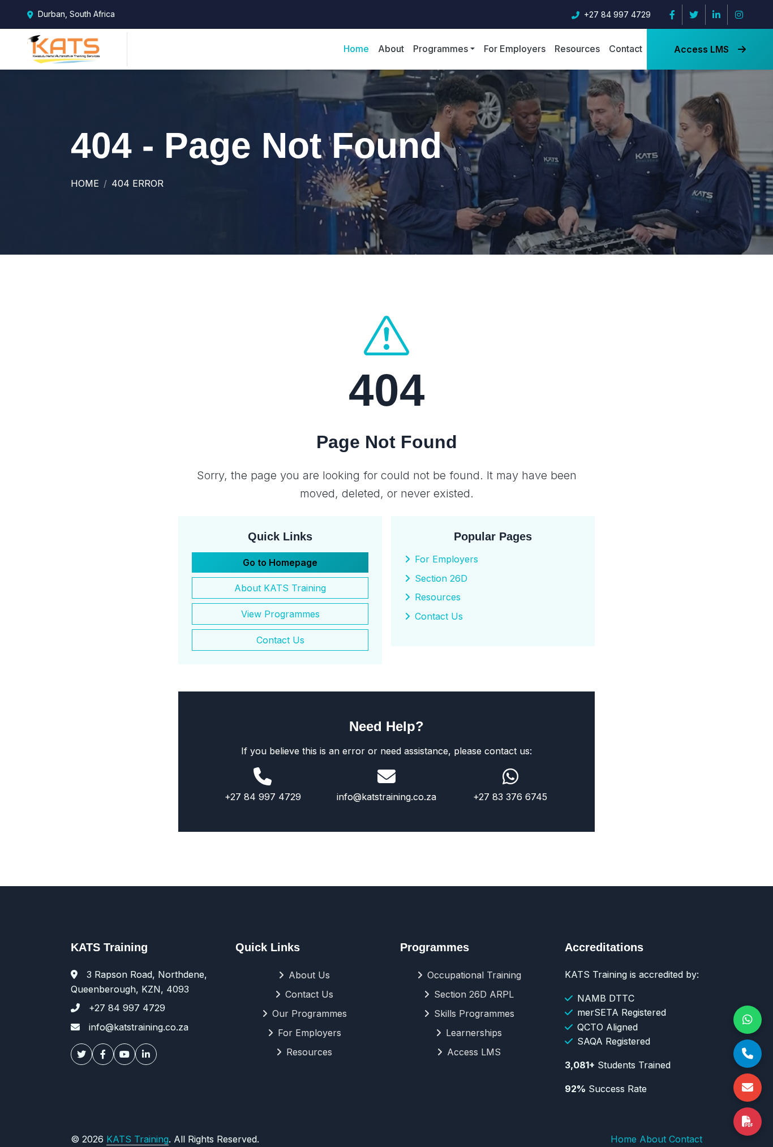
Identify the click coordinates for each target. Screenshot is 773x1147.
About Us (309, 975)
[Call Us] (747, 1053)
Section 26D (441, 578)
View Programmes (280, 614)
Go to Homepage (280, 562)
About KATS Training (280, 588)
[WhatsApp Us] (747, 1020)
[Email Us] (747, 1087)
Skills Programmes (474, 1013)
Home (356, 48)
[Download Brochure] (747, 1121)
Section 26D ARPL (474, 994)
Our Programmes (309, 1013)
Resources (577, 48)
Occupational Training (474, 975)
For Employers (515, 48)
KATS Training (137, 1139)
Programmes (440, 48)
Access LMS (701, 49)
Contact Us (280, 640)
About (391, 48)
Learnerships (474, 1032)
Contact (625, 48)
